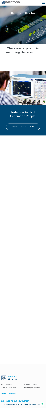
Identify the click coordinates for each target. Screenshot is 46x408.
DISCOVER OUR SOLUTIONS (23, 127)
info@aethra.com (33, 388)
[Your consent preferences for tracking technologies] (42, 404)
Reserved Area (8, 393)
